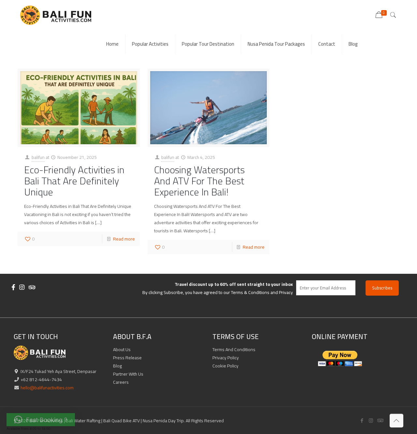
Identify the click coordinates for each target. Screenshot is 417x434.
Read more (124, 239)
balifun (38, 157)
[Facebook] (362, 420)
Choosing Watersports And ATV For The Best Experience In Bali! (199, 181)
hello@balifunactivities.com (47, 387)
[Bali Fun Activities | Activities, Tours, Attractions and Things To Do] (55, 14)
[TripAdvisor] (379, 420)
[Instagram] (370, 420)
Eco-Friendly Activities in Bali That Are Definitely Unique (74, 181)
